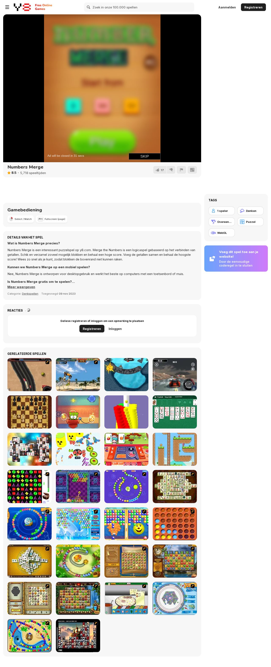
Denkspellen (30, 293)
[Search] (88, 7)
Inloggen (115, 329)
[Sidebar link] (7, 7)
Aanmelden (227, 7)
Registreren (253, 7)
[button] (21, 287)
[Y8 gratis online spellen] (22, 7)
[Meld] (181, 170)
